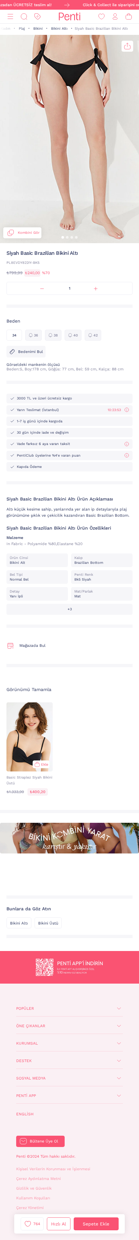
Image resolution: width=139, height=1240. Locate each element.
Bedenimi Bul (30, 351)
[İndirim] (37, 17)
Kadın (5, 28)
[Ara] (24, 17)
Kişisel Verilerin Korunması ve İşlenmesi (53, 1169)
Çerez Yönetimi (30, 1207)
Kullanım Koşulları (33, 1198)
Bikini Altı (59, 28)
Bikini (38, 28)
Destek (24, 1061)
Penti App (26, 1095)
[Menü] (10, 17)
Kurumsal (27, 1043)
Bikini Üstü (48, 923)
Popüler (25, 1008)
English (25, 1114)
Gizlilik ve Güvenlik (34, 1188)
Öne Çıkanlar (30, 1026)
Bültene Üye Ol (44, 1141)
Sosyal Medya (31, 1078)
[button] (62, 237)
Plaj (22, 28)
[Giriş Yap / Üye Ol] (115, 17)
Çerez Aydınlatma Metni (38, 1178)
